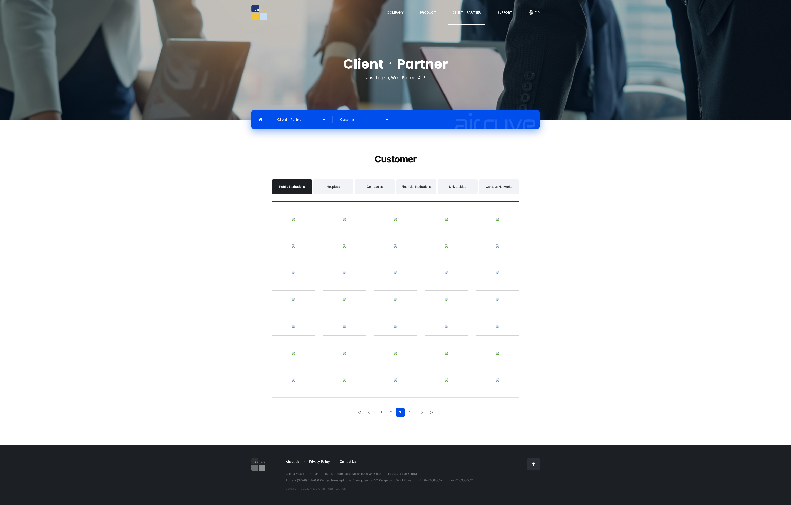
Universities (457, 187)
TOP (533, 464)
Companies (375, 187)
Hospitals (333, 187)
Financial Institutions (416, 187)
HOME (260, 119)
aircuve (259, 12)
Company (395, 12)
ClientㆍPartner (466, 12)
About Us (292, 462)
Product (428, 12)
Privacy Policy (319, 462)
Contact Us (348, 462)
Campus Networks (499, 187)
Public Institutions (292, 187)
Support (504, 12)
